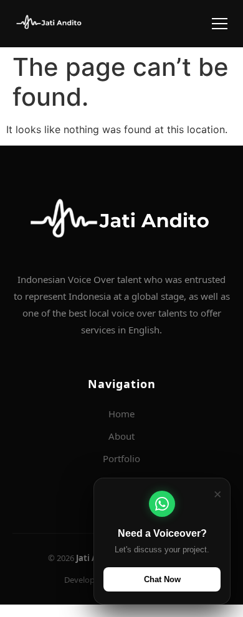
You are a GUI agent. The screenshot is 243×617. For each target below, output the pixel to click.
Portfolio (121, 458)
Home (121, 413)
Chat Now (162, 579)
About (121, 436)
